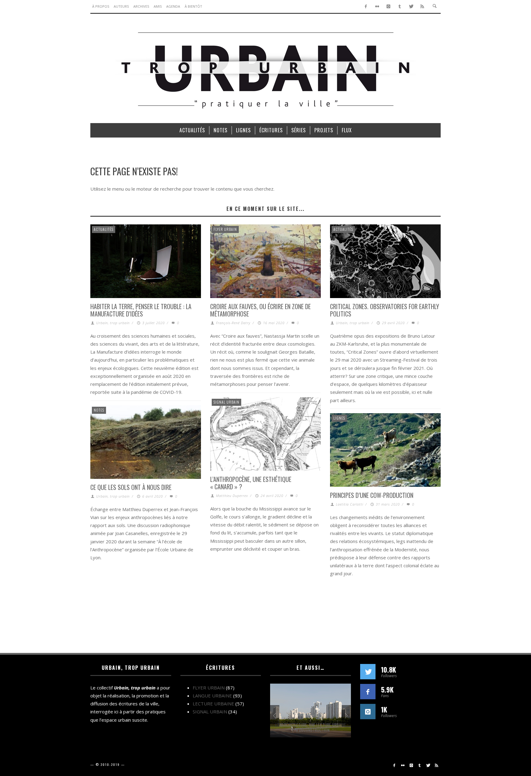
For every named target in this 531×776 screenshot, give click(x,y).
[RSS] (422, 6)
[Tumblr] (399, 6)
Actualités (103, 229)
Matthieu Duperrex (232, 495)
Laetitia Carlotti (349, 504)
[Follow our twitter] (368, 671)
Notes (99, 410)
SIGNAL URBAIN (226, 402)
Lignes (339, 418)
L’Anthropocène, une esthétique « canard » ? (250, 483)
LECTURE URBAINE (213, 703)
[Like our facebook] (368, 691)
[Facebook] (366, 6)
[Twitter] (411, 6)
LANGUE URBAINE (212, 696)
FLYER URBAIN (225, 229)
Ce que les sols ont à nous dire (130, 487)
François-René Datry (233, 322)
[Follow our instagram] (368, 711)
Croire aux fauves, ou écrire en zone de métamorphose (260, 310)
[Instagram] (388, 6)
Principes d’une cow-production (371, 495)
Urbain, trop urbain (113, 322)
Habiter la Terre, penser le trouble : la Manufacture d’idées (140, 310)
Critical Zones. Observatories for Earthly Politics (384, 310)
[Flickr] (377, 6)
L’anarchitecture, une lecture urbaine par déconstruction (310, 727)
